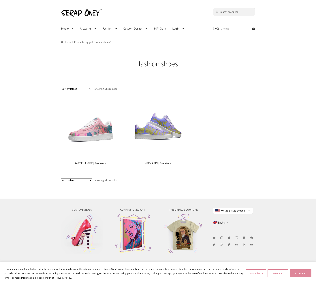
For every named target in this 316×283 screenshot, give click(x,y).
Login (175, 28)
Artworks (85, 28)
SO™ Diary (160, 28)
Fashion (107, 28)
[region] (158, 272)
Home (68, 42)
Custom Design (132, 28)
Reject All (278, 273)
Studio (65, 28)
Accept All (300, 273)
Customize (255, 273)
